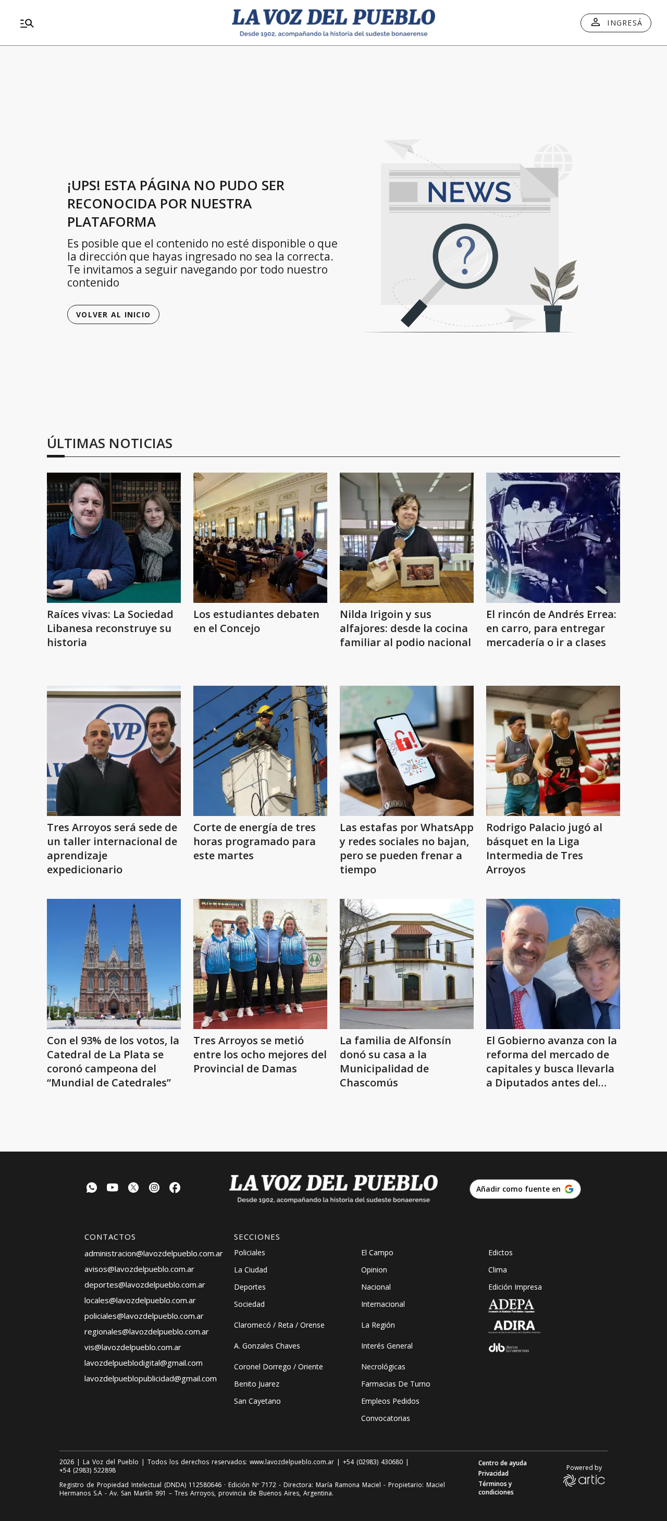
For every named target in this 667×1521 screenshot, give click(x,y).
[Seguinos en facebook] (175, 1189)
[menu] (117, 23)
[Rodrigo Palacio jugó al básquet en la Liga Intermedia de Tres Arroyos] (553, 751)
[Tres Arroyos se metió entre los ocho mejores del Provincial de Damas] (260, 964)
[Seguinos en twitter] (133, 1189)
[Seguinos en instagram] (154, 1189)
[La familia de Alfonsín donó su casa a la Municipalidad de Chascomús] (407, 964)
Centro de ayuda (502, 1463)
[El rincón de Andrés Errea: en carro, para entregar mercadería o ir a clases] (553, 538)
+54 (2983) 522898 (87, 1470)
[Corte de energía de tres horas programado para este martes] (260, 751)
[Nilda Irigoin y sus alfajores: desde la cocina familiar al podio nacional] (407, 538)
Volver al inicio (113, 314)
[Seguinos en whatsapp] (91, 1189)
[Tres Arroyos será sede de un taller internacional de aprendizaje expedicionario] (114, 751)
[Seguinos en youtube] (112, 1189)
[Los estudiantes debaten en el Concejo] (260, 538)
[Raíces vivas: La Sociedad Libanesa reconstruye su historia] (114, 538)
